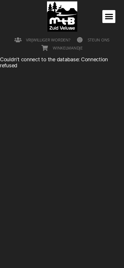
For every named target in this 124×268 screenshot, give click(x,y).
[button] (108, 16)
